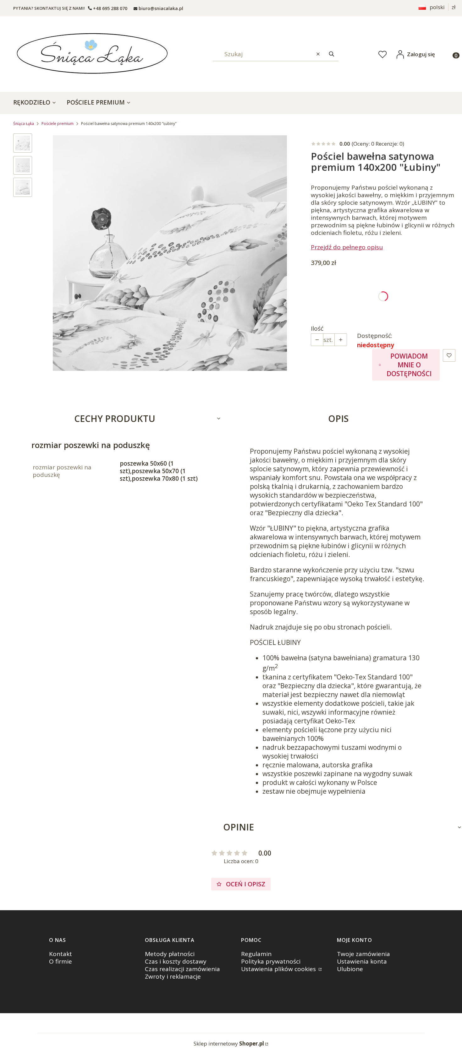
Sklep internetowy (229, 1043)
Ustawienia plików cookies (279, 969)
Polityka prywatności (270, 961)
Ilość (317, 328)
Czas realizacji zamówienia (182, 969)
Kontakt (60, 954)
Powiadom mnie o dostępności (409, 365)
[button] (331, 54)
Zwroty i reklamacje (173, 976)
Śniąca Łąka (23, 123)
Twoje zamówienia (363, 954)
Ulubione (350, 969)
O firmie (60, 961)
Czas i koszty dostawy (175, 961)
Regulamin (256, 954)
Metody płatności (170, 954)
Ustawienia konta (362, 961)
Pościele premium (57, 123)
